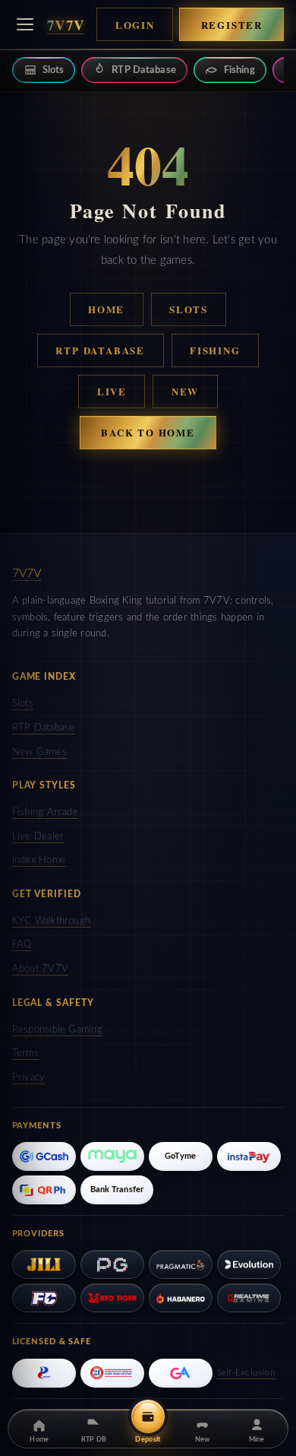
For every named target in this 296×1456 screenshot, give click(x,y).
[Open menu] (25, 24)
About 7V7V (40, 969)
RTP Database (100, 350)
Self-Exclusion (246, 1372)
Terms (25, 1053)
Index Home (38, 860)
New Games (39, 752)
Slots (188, 309)
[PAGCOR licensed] (44, 1373)
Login (135, 24)
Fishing (215, 350)
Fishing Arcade (45, 812)
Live (112, 391)
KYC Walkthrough (51, 921)
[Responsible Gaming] (112, 1373)
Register (232, 24)
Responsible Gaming (57, 1030)
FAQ (22, 945)
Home (106, 309)
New (185, 391)
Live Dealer (38, 837)
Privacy (29, 1078)
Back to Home (148, 432)
